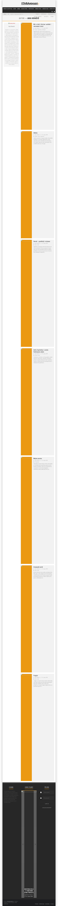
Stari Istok (52, 8)
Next (35, 844)
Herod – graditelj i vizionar (42, 241)
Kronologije (50, 14)
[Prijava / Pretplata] (54, 11)
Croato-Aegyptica (7, 8)
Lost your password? (46, 807)
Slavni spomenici (41, 136)
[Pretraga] (52, 11)
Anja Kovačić (12, 26)
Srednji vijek (45, 8)
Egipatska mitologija (42, 29)
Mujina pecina (38, 458)
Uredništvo (47, 904)
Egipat (14, 8)
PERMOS (37, 14)
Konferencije (43, 14)
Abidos (35, 133)
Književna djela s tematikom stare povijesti (29, 890)
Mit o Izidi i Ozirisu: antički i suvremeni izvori (42, 25)
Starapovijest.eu (10, 901)
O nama (51, 16)
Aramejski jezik (38, 567)
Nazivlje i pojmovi (37, 16)
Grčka (18, 8)
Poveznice (46, 16)
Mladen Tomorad (29, 894)
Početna (36, 904)
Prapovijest (31, 8)
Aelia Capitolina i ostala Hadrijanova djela (41, 351)
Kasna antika (24, 8)
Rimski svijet (38, 8)
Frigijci (36, 675)
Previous (22, 844)
